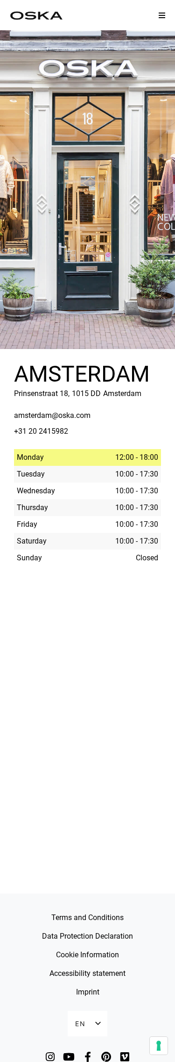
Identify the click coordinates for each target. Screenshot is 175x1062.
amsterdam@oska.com (52, 415)
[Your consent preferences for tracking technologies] (159, 1046)
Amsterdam (82, 374)
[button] (162, 15)
